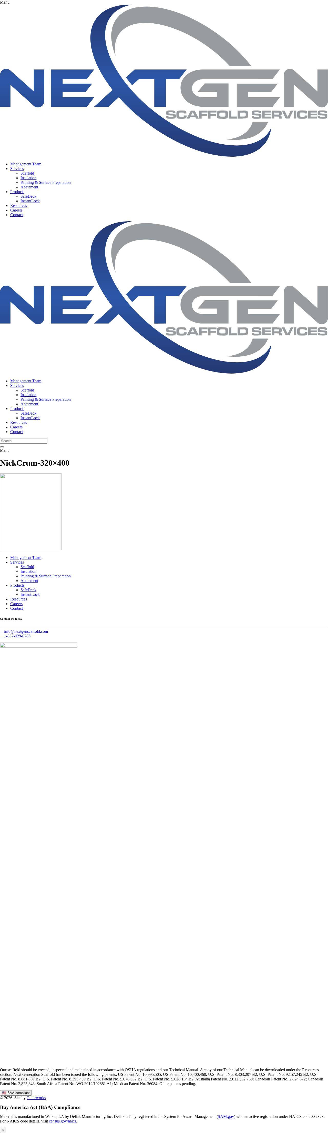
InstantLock (30, 201)
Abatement (29, 187)
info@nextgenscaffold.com (26, 631)
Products (17, 191)
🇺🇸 (16, 1093)
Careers (16, 210)
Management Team (25, 164)
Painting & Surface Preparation (45, 182)
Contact (16, 215)
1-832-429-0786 (15, 636)
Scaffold (27, 173)
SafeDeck (28, 196)
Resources (18, 205)
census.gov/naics (62, 1121)
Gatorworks (36, 1098)
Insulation (28, 178)
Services (17, 168)
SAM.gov (226, 1116)
